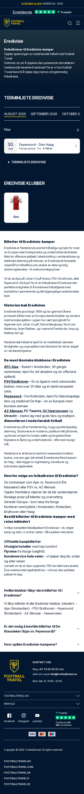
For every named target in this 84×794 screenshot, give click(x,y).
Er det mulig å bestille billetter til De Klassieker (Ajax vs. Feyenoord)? (32, 628)
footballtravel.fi (16, 778)
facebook (9, 721)
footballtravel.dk (17, 772)
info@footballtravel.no (63, 674)
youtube (37, 721)
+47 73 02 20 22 (48, 669)
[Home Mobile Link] (14, 23)
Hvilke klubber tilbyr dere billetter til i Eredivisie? (33, 592)
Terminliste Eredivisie (28, 162)
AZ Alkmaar (13, 411)
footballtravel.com (18, 766)
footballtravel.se (17, 784)
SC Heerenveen (55, 411)
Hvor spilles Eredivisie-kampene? (30, 644)
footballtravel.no (17, 761)
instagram (23, 721)
